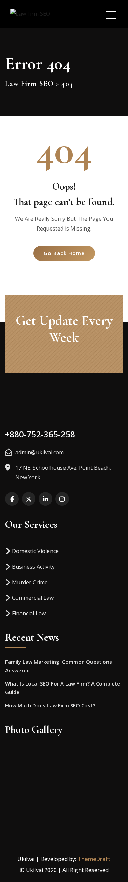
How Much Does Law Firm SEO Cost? (50, 705)
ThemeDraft (94, 859)
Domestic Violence (35, 551)
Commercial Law (33, 597)
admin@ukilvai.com (39, 452)
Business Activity (33, 566)
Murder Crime (30, 582)
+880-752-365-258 (40, 434)
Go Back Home (64, 253)
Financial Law (29, 613)
